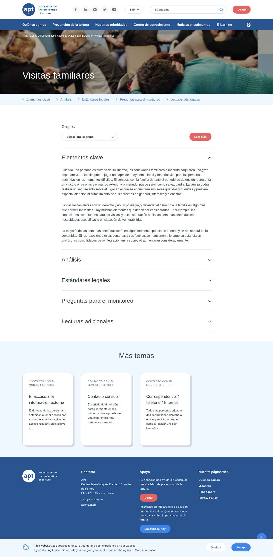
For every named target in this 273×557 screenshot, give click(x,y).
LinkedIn (85, 10)
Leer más (200, 136)
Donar (242, 9)
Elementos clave (38, 99)
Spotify (95, 10)
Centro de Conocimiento (43, 35)
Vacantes (204, 485)
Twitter (105, 10)
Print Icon (249, 25)
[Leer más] (48, 409)
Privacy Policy (208, 497)
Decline (216, 547)
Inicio (25, 35)
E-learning (224, 24)
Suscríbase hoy (155, 528)
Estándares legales (96, 99)
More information (145, 550)
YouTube (114, 10)
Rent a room (206, 491)
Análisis (66, 99)
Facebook (76, 10)
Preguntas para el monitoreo (140, 99)
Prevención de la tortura (71, 24)
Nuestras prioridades (111, 24)
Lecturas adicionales (185, 99)
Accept (241, 547)
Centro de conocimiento (152, 24)
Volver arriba (262, 538)
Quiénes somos (34, 24)
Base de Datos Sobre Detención (75, 35)
